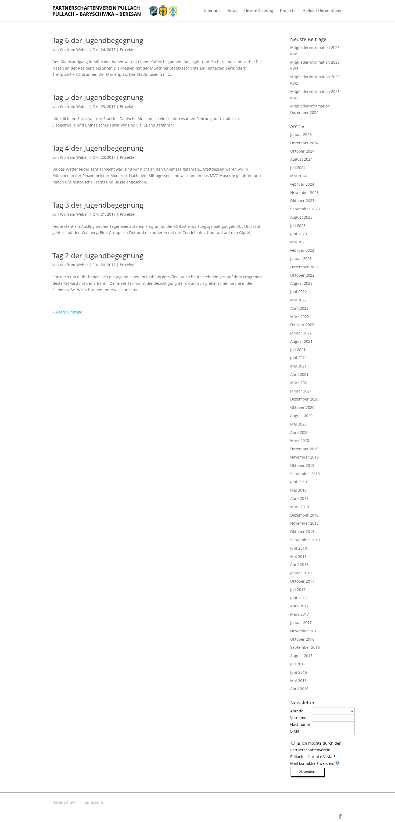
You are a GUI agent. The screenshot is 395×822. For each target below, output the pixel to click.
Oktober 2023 (302, 200)
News (232, 11)
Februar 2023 (302, 250)
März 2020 (299, 440)
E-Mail (295, 731)
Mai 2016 (298, 680)
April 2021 (299, 374)
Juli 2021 (298, 349)
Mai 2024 (298, 175)
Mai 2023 (298, 241)
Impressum (92, 802)
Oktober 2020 (302, 407)
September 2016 (305, 647)
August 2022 (301, 283)
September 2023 (305, 208)
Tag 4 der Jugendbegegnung (97, 148)
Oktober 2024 (302, 151)
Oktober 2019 (302, 465)
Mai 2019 (298, 490)
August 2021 (301, 341)
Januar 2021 (301, 391)
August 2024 (301, 159)
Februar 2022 (302, 324)
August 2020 (301, 415)
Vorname (298, 717)
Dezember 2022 (304, 266)
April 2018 (299, 564)
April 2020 (299, 432)
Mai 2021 (298, 366)
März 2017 (299, 614)
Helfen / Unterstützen (323, 11)
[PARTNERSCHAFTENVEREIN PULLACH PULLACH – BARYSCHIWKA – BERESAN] (163, 10)
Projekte (288, 11)
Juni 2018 (298, 548)
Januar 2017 (301, 622)
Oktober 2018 (302, 531)
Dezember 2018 (304, 515)
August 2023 (301, 217)
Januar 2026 (301, 134)
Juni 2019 (298, 481)
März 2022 (299, 316)
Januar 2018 (301, 572)
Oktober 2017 (302, 581)
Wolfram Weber (74, 49)
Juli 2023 (298, 225)
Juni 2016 (298, 672)
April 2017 (299, 605)
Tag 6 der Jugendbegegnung (97, 40)
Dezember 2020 (304, 399)
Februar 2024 (302, 184)
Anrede (296, 710)
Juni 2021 (298, 357)
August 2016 (301, 655)
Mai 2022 (298, 299)
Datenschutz (64, 802)
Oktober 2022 (302, 275)
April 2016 (299, 688)
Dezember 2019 (304, 448)
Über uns (212, 11)
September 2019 (305, 473)
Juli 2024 (298, 167)
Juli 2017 (298, 589)
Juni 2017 (298, 597)
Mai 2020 (298, 424)
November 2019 (304, 457)
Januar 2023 (301, 258)
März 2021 (299, 382)
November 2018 (304, 523)
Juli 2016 (298, 663)
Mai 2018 (298, 556)
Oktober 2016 (302, 639)
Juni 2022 (298, 291)
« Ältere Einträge (67, 312)
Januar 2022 (301, 333)
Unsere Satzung (258, 11)
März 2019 (299, 506)
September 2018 (305, 539)
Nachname (300, 724)
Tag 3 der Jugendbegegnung (97, 205)
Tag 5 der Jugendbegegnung (97, 97)
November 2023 (304, 192)
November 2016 (304, 630)
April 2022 (299, 308)
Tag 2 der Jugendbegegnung (97, 255)
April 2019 (299, 498)
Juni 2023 (298, 233)
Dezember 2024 (304, 142)
